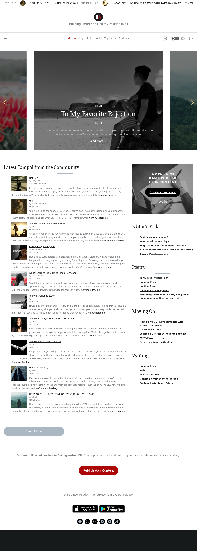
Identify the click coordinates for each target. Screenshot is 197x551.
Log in (163, 201)
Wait (142, 370)
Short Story (22, 3)
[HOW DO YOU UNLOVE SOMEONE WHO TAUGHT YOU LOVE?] (19, 400)
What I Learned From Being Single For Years (52, 272)
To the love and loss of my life (45, 341)
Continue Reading (107, 194)
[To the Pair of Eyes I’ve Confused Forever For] (19, 324)
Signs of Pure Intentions (154, 253)
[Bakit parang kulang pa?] (19, 252)
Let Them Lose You (150, 329)
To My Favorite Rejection (98, 114)
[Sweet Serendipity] (19, 373)
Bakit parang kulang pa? (42, 246)
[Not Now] (19, 183)
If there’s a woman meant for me (159, 378)
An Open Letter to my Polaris (156, 382)
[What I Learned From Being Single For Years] (19, 278)
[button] (192, 102)
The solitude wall (150, 374)
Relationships (106, 3)
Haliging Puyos (148, 281)
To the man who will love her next (142, 3)
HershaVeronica (53, 3)
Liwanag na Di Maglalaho (154, 290)
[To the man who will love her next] (19, 229)
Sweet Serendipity (38, 367)
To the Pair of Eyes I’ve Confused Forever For (52, 318)
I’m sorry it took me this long (156, 342)
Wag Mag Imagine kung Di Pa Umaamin (163, 245)
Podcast (124, 38)
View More (34, 431)
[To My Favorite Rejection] (19, 301)
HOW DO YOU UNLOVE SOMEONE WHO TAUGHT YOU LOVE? (61, 393)
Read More (96, 141)
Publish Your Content (98, 470)
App (81, 38)
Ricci (177, 3)
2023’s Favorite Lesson (152, 337)
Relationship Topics (100, 38)
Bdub (98, 106)
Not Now (33, 177)
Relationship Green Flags (154, 241)
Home (72, 38)
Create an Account (163, 192)
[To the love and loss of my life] (19, 347)
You (35, 3)
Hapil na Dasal (148, 286)
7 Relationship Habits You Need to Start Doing (166, 249)
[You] (19, 206)
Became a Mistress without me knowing (163, 333)
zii (100, 123)
